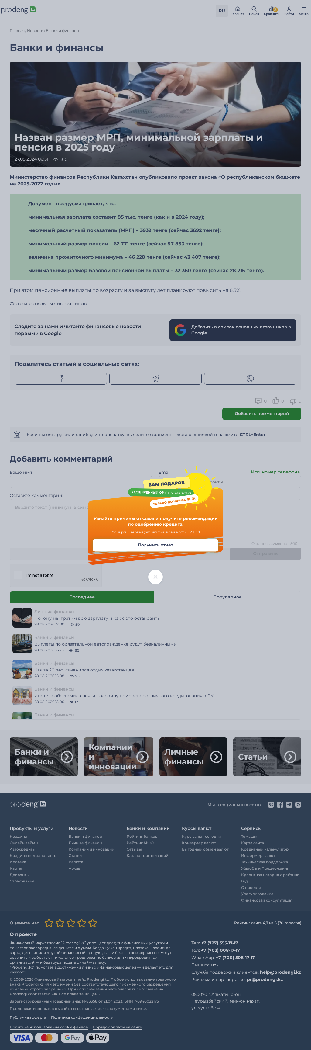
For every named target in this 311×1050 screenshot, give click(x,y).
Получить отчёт (155, 545)
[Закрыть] (155, 577)
